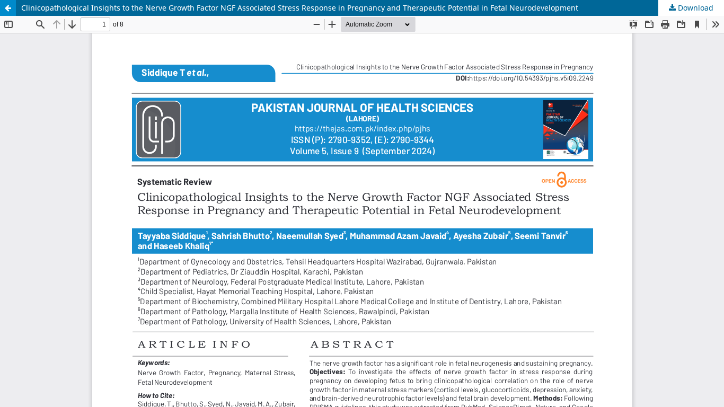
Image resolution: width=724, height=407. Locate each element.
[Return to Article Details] (8, 8)
